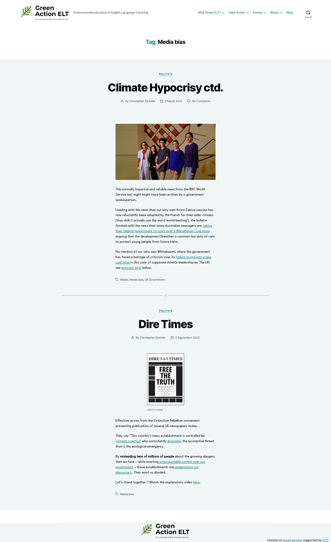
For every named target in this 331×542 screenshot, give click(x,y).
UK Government (155, 279)
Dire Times (165, 324)
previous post (131, 268)
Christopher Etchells (142, 101)
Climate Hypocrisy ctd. (165, 87)
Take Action (237, 12)
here (196, 482)
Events (257, 12)
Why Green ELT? (209, 12)
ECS (325, 540)
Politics (165, 74)
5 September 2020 (187, 337)
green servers (292, 540)
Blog (290, 12)
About (274, 12)
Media (124, 279)
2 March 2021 (173, 101)
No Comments (201, 101)
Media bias (136, 279)
